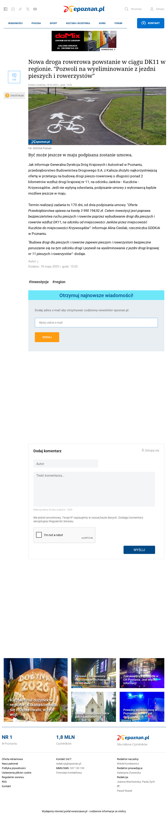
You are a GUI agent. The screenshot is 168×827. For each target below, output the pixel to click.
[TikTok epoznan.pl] (20, 9)
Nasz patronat (10, 763)
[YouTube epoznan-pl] (35, 9)
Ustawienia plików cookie (16, 772)
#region (58, 281)
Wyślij (139, 550)
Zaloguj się (151, 450)
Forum (118, 23)
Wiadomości (15, 23)
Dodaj (47, 337)
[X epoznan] (28, 9)
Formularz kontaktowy (69, 772)
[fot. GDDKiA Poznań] (96, 116)
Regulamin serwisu (13, 777)
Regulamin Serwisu (61, 521)
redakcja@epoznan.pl (68, 763)
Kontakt (154, 23)
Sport (53, 23)
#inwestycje (39, 281)
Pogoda (36, 23)
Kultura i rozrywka (78, 23)
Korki (102, 23)
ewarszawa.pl (79, 811)
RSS (4, 781)
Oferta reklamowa (12, 759)
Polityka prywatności (14, 768)
